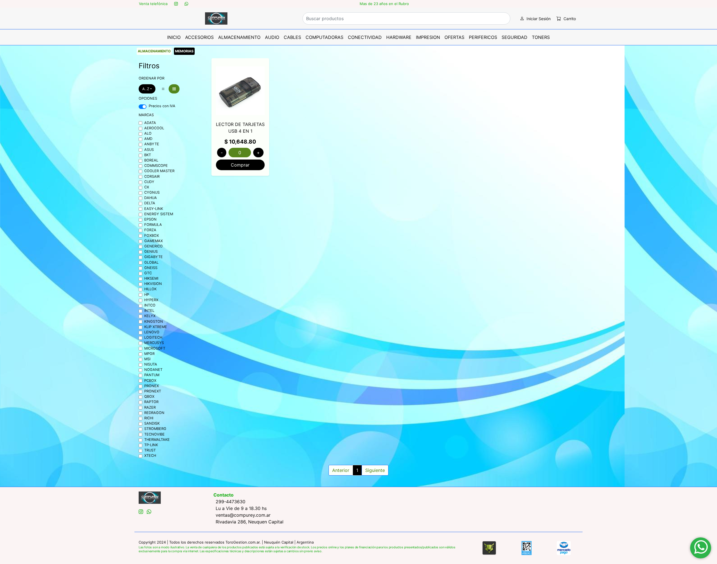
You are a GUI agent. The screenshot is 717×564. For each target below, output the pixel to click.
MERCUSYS (154, 343)
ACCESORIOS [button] (199, 37)
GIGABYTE (153, 257)
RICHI (148, 418)
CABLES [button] (292, 37)
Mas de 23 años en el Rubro (384, 3)
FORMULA (153, 225)
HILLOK (150, 289)
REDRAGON (154, 413)
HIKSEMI (151, 278)
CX (146, 187)
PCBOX (150, 380)
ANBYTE (151, 144)
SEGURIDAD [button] (514, 37)
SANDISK (152, 423)
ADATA (150, 123)
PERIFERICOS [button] (483, 37)
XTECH (150, 455)
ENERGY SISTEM (158, 214)
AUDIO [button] (272, 37)
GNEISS (150, 268)
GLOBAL (151, 262)
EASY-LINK (153, 209)
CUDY (149, 182)
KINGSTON (153, 321)
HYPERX (151, 300)
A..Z (145, 89)
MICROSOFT (154, 348)
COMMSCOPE (156, 165)
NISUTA (150, 364)
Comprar (240, 165)
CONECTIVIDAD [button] (365, 37)
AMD (148, 139)
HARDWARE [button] (398, 37)
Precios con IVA (162, 106)
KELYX (149, 316)
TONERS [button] (541, 37)
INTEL (149, 310)
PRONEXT (152, 391)
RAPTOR (151, 402)
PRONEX (151, 386)
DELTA (149, 203)
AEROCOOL (154, 128)
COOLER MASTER (159, 171)
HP (146, 294)
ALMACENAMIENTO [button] (239, 37)
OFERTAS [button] (454, 37)
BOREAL (151, 160)
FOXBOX (151, 235)
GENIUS (151, 251)
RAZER (150, 407)
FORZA (150, 230)
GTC (148, 273)
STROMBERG (155, 429)
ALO (148, 133)
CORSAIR (152, 176)
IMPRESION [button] (428, 37)
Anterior (340, 470)
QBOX (149, 396)
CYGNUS (152, 192)
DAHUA (150, 198)
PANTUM (151, 375)
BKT (147, 155)
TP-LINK (151, 445)
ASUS (149, 150)
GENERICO (153, 246)
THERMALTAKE (157, 439)
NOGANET (153, 370)
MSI (147, 359)
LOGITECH (153, 337)
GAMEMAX (153, 241)
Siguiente (375, 470)
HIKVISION (153, 284)
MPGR (149, 354)
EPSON (150, 219)
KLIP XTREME (155, 327)
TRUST (150, 450)
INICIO (174, 37)
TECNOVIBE (154, 434)
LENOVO (151, 332)
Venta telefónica (153, 3)
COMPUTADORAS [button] (324, 37)
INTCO (149, 305)
